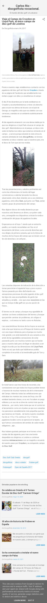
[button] (43, 19)
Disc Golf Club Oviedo (11, 457)
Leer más (40, 514)
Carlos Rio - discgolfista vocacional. (23, 7)
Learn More (20, 600)
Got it (31, 600)
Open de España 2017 (23, 467)
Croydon (33, 90)
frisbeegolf (7, 467)
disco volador (20, 462)
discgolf (26, 457)
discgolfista (7, 462)
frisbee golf (33, 462)
